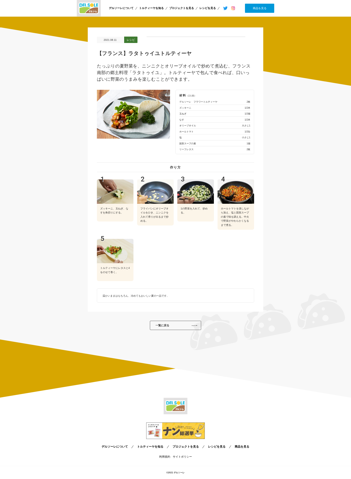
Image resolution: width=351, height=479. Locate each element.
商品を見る (260, 8)
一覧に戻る (162, 325)
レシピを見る (207, 8)
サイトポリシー (182, 456)
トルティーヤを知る (151, 8)
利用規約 (164, 456)
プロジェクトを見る (181, 8)
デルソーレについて (121, 8)
